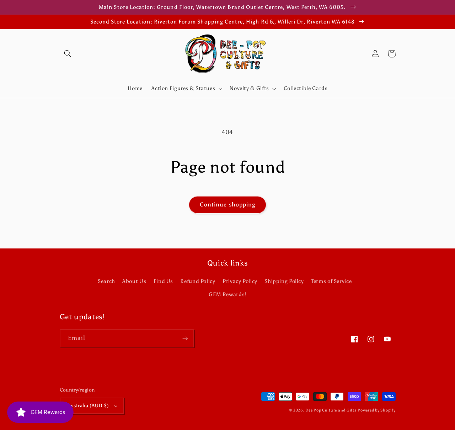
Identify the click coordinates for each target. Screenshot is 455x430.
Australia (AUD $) (88, 406)
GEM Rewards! (227, 294)
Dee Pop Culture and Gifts (330, 410)
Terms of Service (331, 281)
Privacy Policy (240, 281)
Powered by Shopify (376, 410)
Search (106, 281)
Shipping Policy (284, 281)
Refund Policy (197, 281)
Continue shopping (227, 204)
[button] (68, 54)
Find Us (163, 281)
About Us (134, 281)
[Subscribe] (185, 338)
